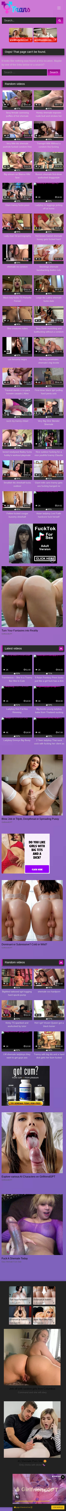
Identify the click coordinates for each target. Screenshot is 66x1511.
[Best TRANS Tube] (27, 8)
